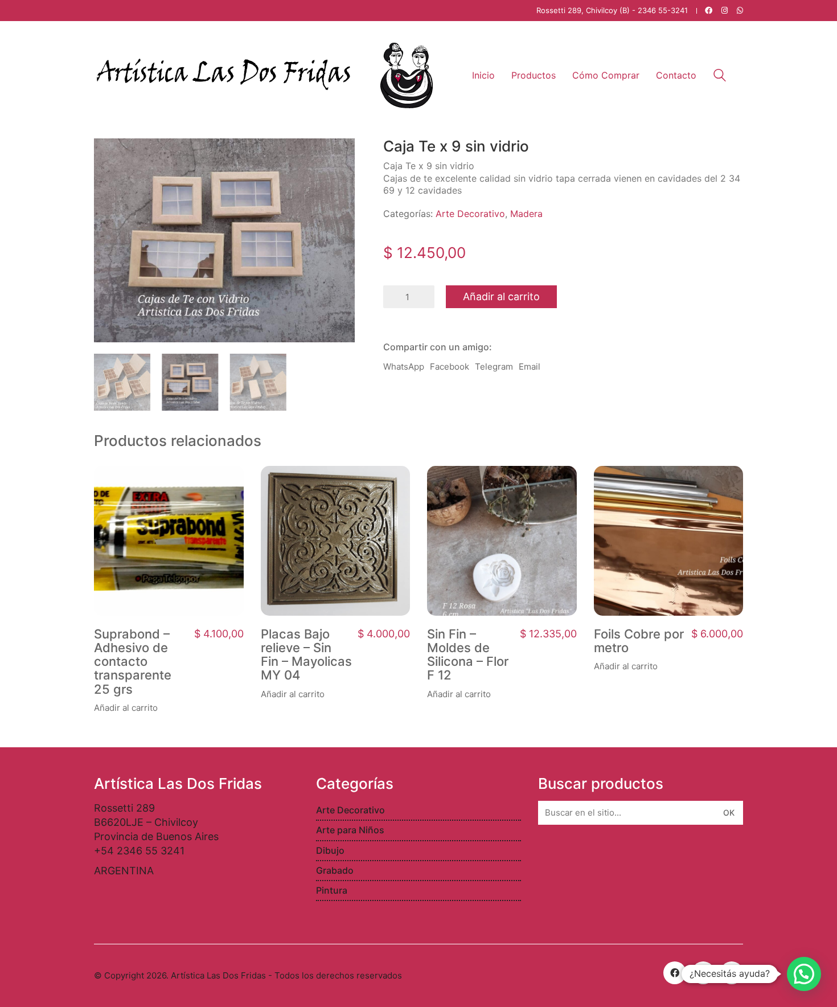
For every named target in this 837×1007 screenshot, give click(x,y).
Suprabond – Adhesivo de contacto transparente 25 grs (132, 661)
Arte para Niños (350, 830)
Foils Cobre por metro (639, 640)
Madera (526, 213)
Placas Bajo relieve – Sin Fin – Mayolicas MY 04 (306, 654)
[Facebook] (674, 972)
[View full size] (108, 156)
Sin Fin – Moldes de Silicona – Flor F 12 (467, 654)
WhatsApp (403, 366)
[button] (804, 974)
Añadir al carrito (501, 296)
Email (529, 366)
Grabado (335, 870)
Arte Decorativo (470, 213)
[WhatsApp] (731, 972)
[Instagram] (703, 972)
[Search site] (719, 76)
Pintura (331, 890)
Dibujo (330, 850)
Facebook (449, 366)
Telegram (494, 366)
